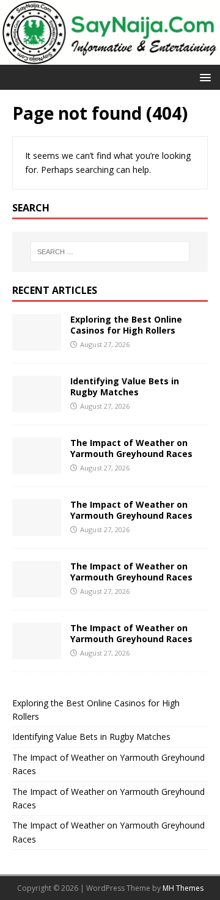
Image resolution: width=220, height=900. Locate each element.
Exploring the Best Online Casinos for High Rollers (126, 324)
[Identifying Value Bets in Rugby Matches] (36, 405)
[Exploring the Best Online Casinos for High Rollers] (36, 343)
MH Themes (183, 888)
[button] (203, 77)
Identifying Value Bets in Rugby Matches (124, 386)
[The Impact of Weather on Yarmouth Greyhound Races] (36, 466)
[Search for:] (110, 251)
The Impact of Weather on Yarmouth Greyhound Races (131, 448)
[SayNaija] (110, 58)
